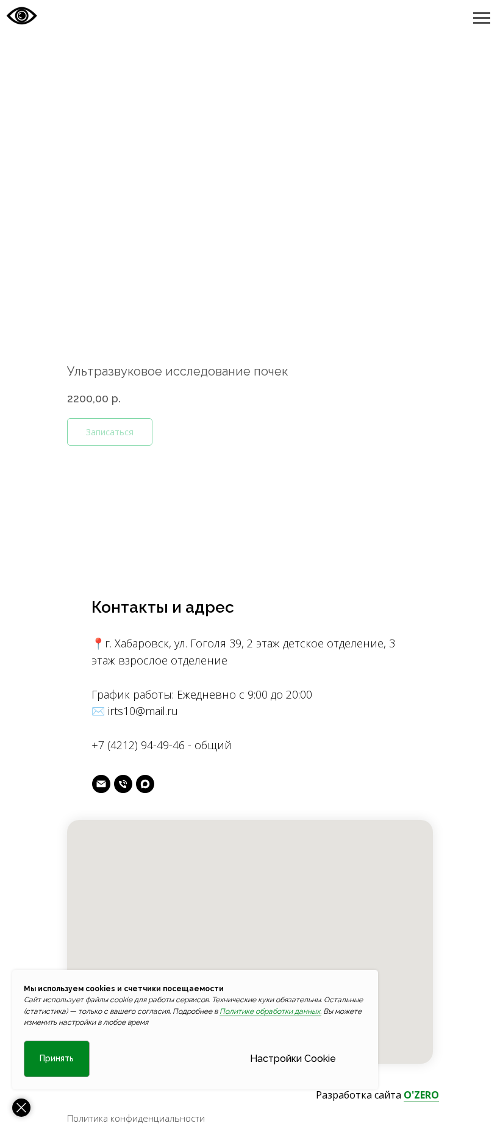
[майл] (101, 784)
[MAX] (145, 784)
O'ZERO (421, 1095)
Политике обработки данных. (270, 1011)
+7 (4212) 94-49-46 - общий (161, 745)
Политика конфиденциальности (136, 1118)
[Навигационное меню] (481, 18)
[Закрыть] (21, 1108)
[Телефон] (123, 784)
